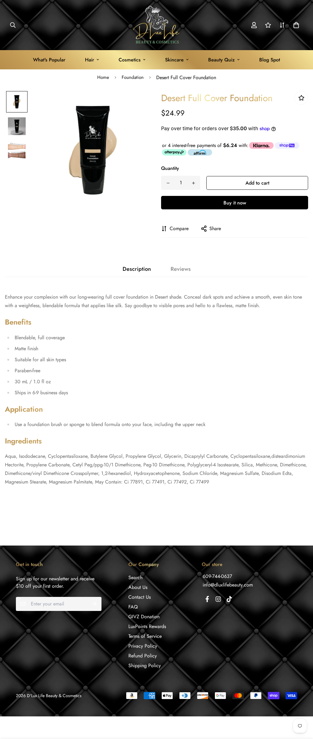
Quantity (170, 168)
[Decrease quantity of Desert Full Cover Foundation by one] (168, 183)
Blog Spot (269, 59)
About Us (137, 587)
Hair (89, 59)
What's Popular (49, 59)
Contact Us (139, 597)
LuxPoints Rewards (147, 626)
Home (103, 77)
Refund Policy (142, 655)
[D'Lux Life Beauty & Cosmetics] (157, 25)
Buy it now (234, 202)
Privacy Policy (142, 645)
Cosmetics (130, 59)
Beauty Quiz (221, 59)
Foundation (133, 77)
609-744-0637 (217, 576)
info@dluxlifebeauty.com (228, 584)
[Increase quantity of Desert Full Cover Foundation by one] (193, 183)
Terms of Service (145, 636)
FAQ (133, 606)
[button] (295, 25)
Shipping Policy (144, 665)
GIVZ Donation (144, 616)
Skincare (174, 59)
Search (135, 577)
